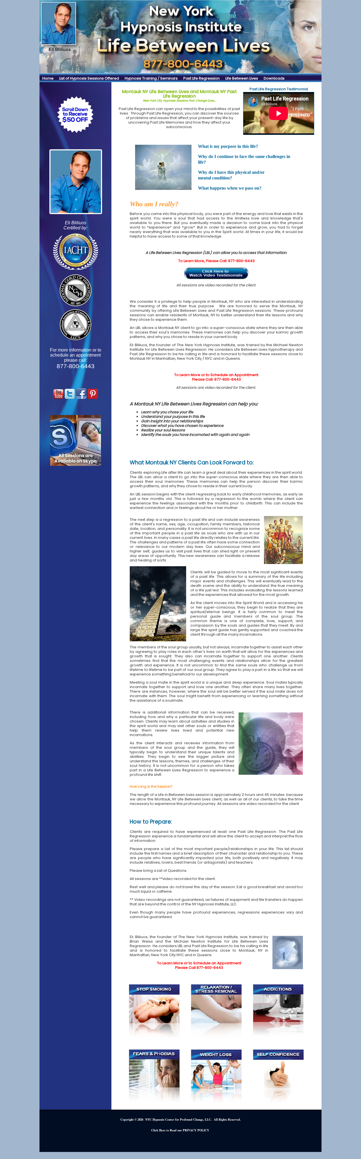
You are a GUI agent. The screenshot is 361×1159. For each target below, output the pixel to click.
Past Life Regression (201, 78)
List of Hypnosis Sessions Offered (89, 78)
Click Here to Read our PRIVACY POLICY (180, 1130)
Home (48, 78)
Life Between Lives (241, 78)
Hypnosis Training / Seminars (151, 78)
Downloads (274, 78)
